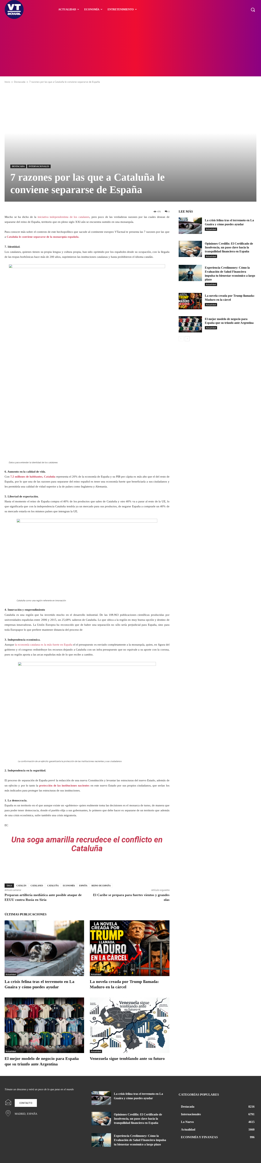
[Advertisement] (130, 47)
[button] (252, 9)
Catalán (21, 885)
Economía (69, 885)
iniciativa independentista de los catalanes (63, 216)
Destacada (19, 81)
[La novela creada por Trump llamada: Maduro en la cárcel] (129, 948)
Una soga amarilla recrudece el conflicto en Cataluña (87, 844)
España (83, 885)
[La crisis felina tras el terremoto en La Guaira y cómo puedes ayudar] (44, 948)
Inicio (7, 81)
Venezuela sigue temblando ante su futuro (127, 1058)
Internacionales (39, 166)
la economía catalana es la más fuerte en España (43, 644)
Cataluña (53, 885)
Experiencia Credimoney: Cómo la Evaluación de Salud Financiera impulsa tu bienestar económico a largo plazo (140, 1140)
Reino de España (101, 885)
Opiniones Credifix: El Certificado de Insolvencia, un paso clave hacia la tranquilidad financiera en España (229, 247)
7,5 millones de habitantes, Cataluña (32, 476)
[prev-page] (181, 338)
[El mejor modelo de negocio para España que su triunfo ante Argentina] (44, 1025)
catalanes (37, 885)
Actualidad (11, 974)
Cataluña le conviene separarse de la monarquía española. (43, 236)
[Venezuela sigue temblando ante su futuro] (129, 1025)
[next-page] (187, 338)
